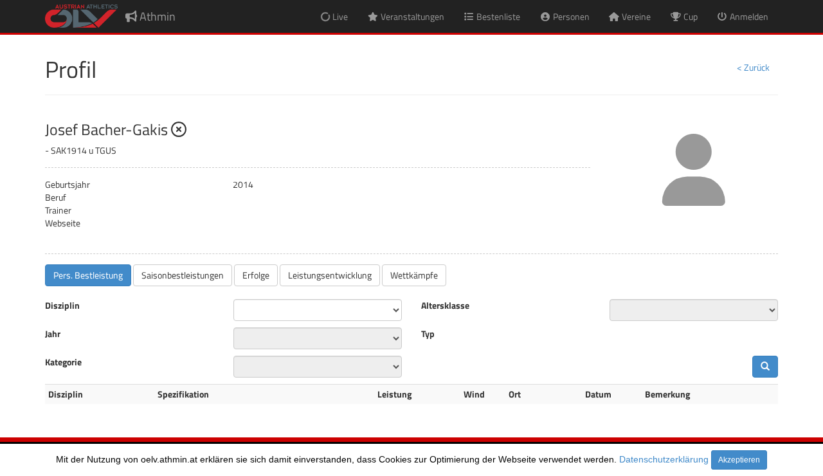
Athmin (156, 16)
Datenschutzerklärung (664, 459)
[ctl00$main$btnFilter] (765, 367)
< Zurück (753, 67)
